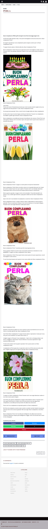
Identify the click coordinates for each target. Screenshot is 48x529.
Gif (25, 476)
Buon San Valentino (14, 480)
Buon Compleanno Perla (9, 443)
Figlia (26, 472)
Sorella (26, 487)
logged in (12, 463)
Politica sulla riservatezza (14, 522)
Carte (11, 482)
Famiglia (12, 493)
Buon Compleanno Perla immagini (12, 445)
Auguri (12, 478)
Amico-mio (12, 472)
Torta (26, 489)
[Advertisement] (24, 24)
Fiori (26, 474)
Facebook (13, 423)
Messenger (34, 423)
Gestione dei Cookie (26, 522)
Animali (12, 474)
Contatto (34, 522)
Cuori (11, 487)
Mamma (26, 478)
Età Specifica (13, 491)
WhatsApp (13, 426)
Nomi (5, 8)
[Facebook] (1, 524)
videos (26, 491)
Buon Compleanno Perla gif (24, 443)
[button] (2, 1)
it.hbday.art (4, 522)
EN (37, 522)
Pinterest (24, 429)
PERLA (23, 445)
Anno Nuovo (13, 476)
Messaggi (27, 480)
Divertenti (12, 489)
